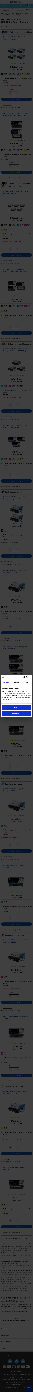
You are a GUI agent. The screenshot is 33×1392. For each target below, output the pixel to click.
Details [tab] (16, 682)
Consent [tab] (6, 682)
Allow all (16, 707)
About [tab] (27, 682)
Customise (15, 713)
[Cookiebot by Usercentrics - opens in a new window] (23, 677)
